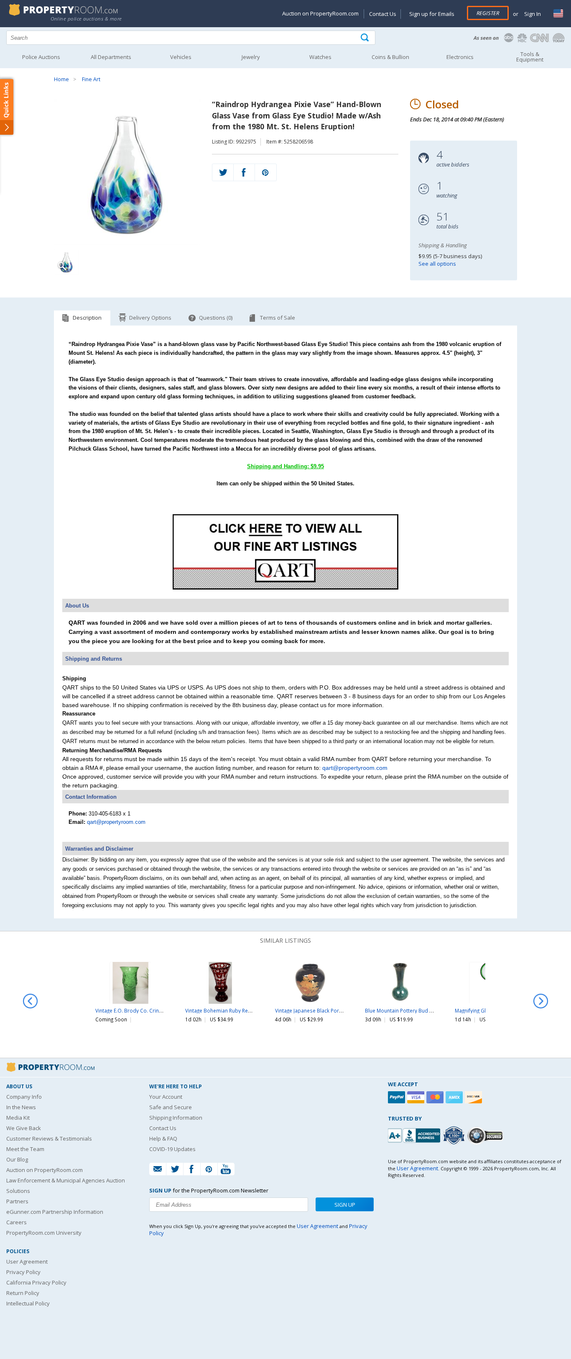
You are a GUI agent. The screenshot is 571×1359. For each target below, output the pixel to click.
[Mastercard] (436, 1097)
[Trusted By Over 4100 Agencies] (454, 1136)
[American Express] (455, 1097)
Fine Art (91, 79)
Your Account (165, 1096)
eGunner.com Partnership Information (54, 1211)
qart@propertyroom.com (354, 767)
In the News (21, 1107)
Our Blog (17, 1159)
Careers (16, 1222)
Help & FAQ (163, 1138)
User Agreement (27, 1261)
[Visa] (416, 1097)
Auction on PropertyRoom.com (320, 13)
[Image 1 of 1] (127, 172)
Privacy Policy (23, 1272)
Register (488, 13)
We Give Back (23, 1128)
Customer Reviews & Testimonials (49, 1138)
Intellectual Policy (28, 1303)
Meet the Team (25, 1149)
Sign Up (344, 1204)
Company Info (24, 1096)
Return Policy (22, 1293)
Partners (17, 1201)
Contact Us (382, 14)
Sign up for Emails (431, 14)
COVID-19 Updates (172, 1149)
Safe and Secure (170, 1107)
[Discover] (474, 1097)
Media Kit (18, 1117)
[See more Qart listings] (285, 588)
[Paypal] (397, 1097)
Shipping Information (175, 1117)
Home (61, 79)
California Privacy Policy (36, 1282)
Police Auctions (41, 57)
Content (8, 106)
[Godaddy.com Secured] (486, 1135)
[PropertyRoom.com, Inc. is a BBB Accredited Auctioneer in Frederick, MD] (415, 1135)
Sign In (532, 14)
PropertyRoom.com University (44, 1232)
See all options (437, 263)
